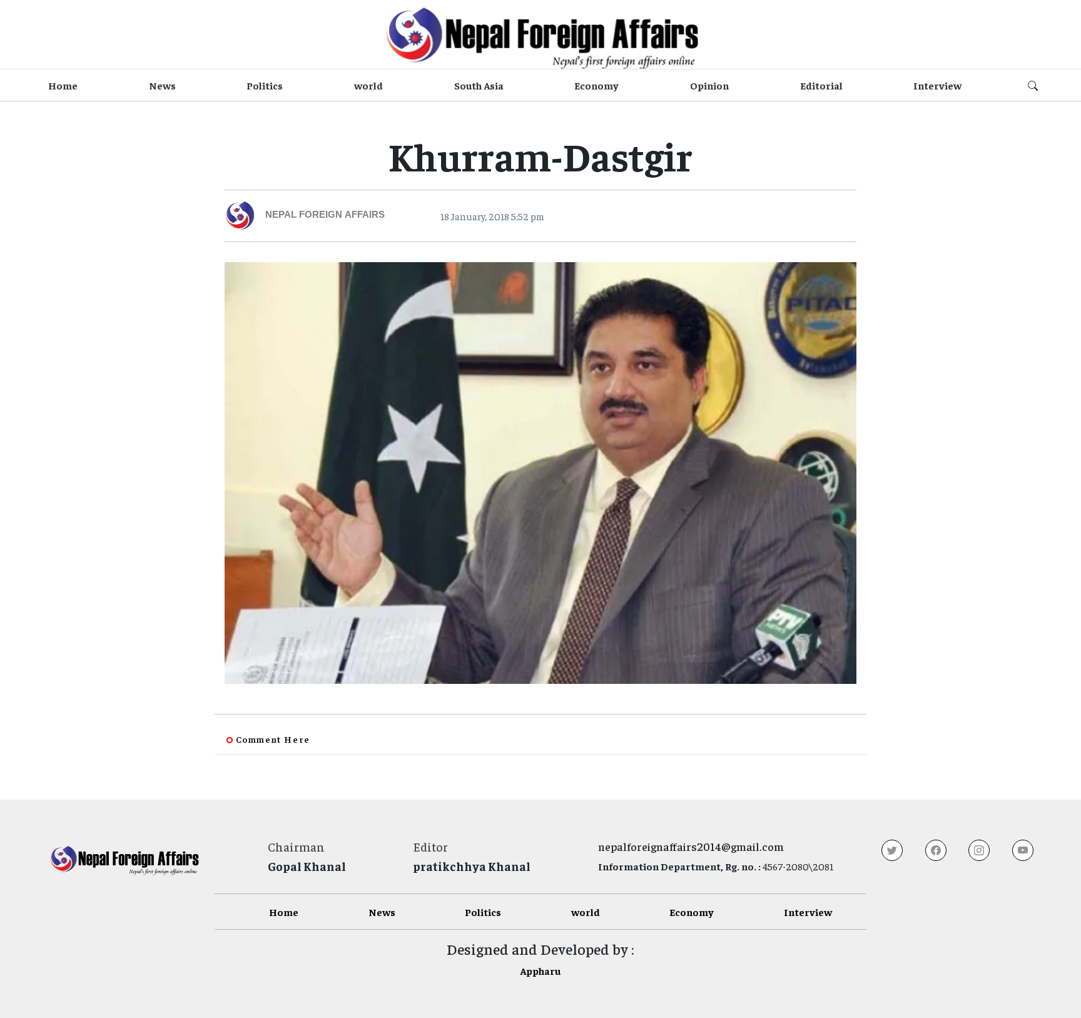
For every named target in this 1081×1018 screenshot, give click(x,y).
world (368, 85)
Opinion (709, 85)
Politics (264, 85)
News (162, 85)
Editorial (821, 85)
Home (63, 85)
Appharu (540, 970)
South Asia (479, 85)
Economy (596, 85)
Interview (937, 85)
